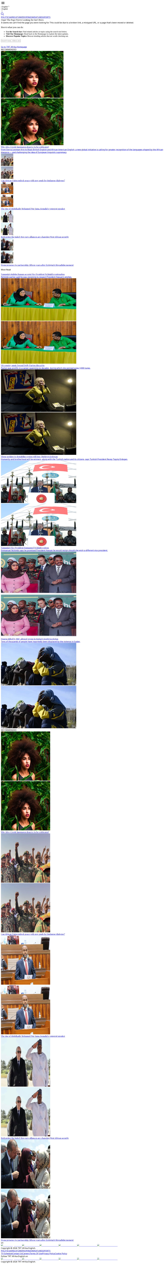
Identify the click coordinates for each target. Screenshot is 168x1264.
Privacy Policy (48, 1253)
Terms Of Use (36, 1253)
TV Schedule (6, 1253)
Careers (26, 1253)
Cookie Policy (61, 1253)
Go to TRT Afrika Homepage (14, 47)
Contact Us (17, 1253)
